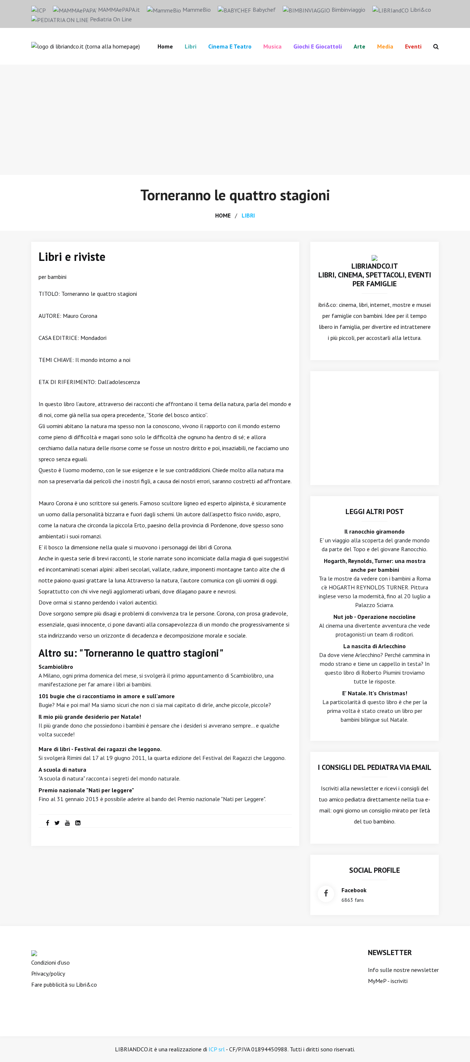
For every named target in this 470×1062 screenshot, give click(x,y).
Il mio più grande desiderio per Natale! (90, 716)
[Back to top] (453, 1045)
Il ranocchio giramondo (374, 531)
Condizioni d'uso (50, 962)
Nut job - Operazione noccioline (374, 616)
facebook (353, 890)
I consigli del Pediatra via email (374, 767)
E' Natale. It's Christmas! (374, 693)
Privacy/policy (48, 973)
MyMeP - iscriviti (388, 980)
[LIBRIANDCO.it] (374, 257)
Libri (190, 46)
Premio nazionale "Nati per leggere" (86, 790)
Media (385, 46)
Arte (359, 46)
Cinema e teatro (230, 46)
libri (248, 215)
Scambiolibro (56, 666)
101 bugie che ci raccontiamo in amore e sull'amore (107, 696)
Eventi (413, 46)
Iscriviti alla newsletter (350, 788)
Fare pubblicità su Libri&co (64, 984)
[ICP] (38, 9)
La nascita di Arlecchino (374, 646)
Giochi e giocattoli (317, 46)
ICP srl (217, 1049)
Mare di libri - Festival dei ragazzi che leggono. (100, 749)
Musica (272, 46)
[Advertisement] (235, 119)
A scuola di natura (62, 769)
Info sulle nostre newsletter (403, 969)
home (223, 215)
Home (165, 46)
